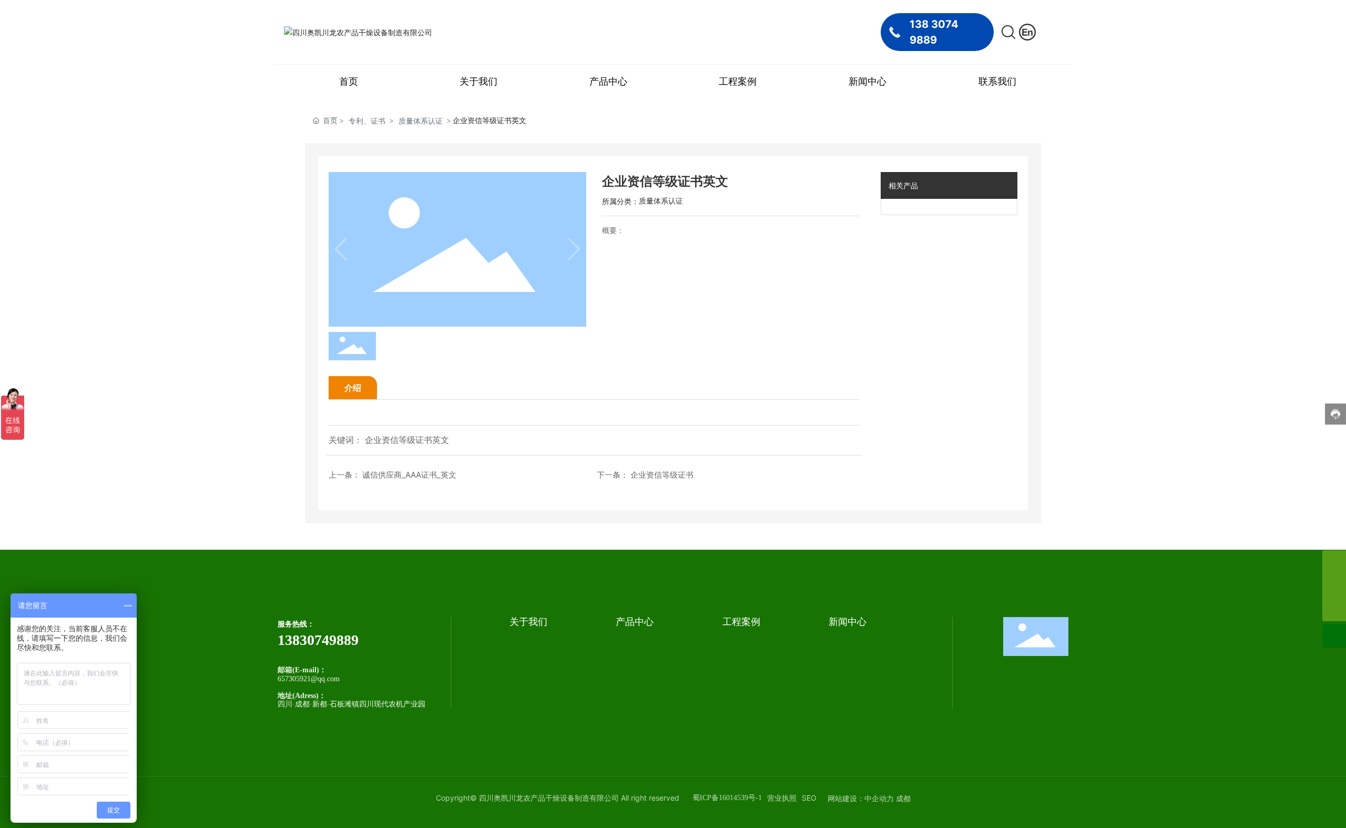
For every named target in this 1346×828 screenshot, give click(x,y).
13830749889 (318, 640)
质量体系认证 (421, 120)
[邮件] (1334, 562)
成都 (903, 798)
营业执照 (782, 797)
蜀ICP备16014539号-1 (727, 798)
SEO (809, 797)
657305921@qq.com (309, 679)
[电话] (1334, 586)
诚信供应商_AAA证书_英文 (409, 475)
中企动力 (879, 798)
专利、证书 (367, 120)
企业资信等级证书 (662, 475)
